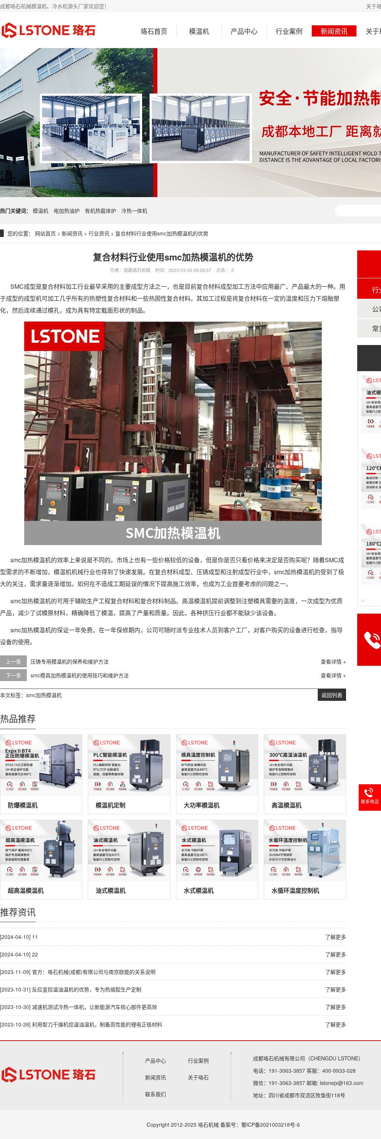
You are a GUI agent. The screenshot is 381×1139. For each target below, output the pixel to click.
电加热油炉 (67, 210)
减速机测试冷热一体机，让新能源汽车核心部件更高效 (94, 1006)
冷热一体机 (134, 210)
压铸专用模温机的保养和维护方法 (70, 661)
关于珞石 (198, 1077)
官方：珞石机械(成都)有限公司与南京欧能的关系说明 (94, 971)
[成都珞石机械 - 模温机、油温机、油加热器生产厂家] (48, 30)
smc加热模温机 (44, 695)
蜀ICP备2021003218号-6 (270, 1124)
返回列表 (331, 695)
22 (35, 954)
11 (35, 936)
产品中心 (244, 31)
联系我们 (155, 1094)
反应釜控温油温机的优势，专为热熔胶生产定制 (86, 989)
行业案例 (289, 31)
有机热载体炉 (101, 210)
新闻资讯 (334, 31)
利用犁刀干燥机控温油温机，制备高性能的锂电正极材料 (97, 1024)
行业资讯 (99, 233)
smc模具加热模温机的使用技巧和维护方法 (80, 675)
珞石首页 (154, 31)
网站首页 (45, 233)
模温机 (199, 31)
